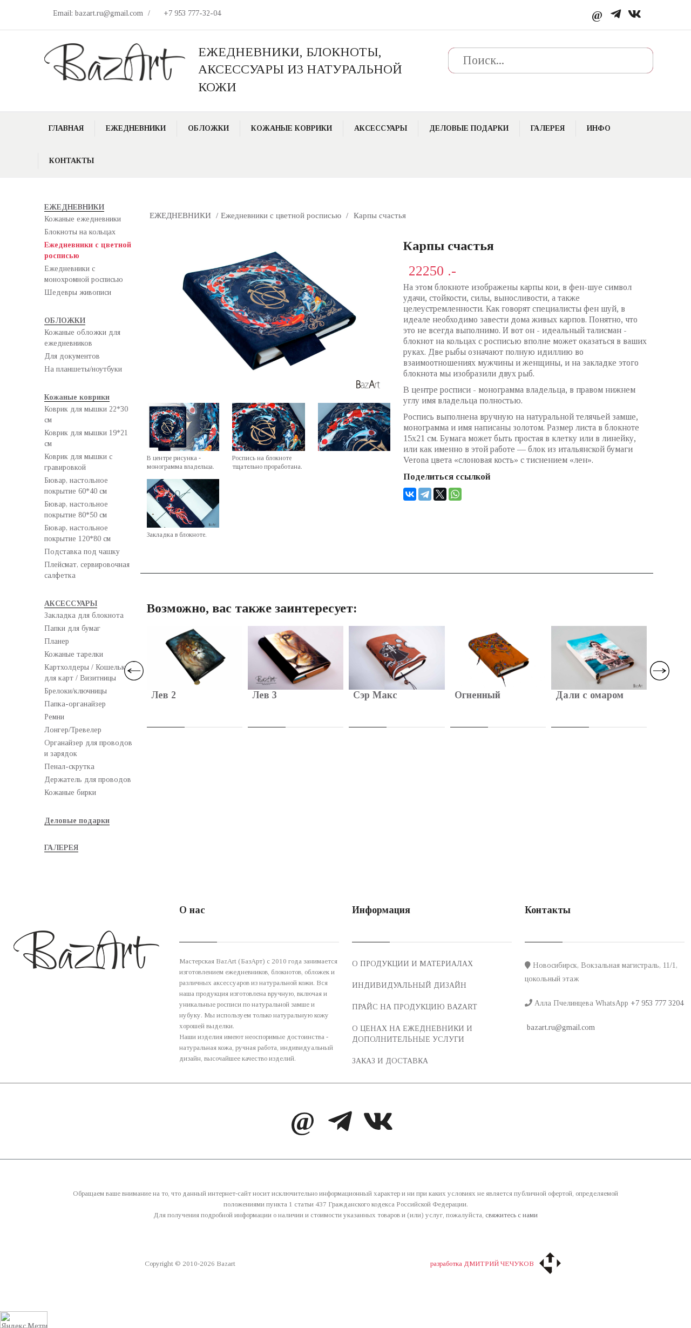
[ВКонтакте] (409, 494)
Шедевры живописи (77, 292)
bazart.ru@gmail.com (560, 1027)
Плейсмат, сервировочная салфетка (87, 570)
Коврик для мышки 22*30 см (86, 414)
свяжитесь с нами (511, 1215)
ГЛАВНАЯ (66, 128)
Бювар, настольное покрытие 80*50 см (76, 509)
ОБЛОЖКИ (208, 128)
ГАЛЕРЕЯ (548, 128)
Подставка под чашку (82, 552)
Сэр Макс (375, 695)
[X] (439, 494)
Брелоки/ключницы (75, 691)
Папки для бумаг (72, 628)
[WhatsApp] (455, 494)
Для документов (72, 356)
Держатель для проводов (87, 780)
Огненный (477, 695)
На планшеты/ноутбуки (83, 369)
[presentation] (134, 670)
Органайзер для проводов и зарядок (88, 748)
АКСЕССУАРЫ (380, 128)
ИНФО (599, 128)
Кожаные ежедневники (82, 219)
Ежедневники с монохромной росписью (83, 274)
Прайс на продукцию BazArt (414, 1007)
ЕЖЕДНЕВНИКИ (136, 128)
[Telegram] (615, 15)
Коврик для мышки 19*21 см (86, 438)
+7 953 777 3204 (657, 1003)
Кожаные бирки (70, 792)
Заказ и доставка (390, 1061)
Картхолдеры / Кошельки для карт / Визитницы (86, 672)
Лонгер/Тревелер (72, 730)
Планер (56, 641)
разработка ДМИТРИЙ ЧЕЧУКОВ (482, 1263)
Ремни (54, 717)
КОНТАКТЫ (71, 161)
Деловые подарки (469, 128)
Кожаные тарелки (73, 654)
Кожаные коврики (291, 128)
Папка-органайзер (75, 704)
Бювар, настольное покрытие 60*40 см (76, 485)
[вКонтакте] (634, 15)
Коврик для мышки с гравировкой (78, 462)
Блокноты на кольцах (80, 232)
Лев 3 (264, 695)
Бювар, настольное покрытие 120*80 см (77, 533)
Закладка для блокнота (84, 615)
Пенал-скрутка (69, 767)
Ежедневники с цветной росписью (87, 250)
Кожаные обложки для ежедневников (82, 337)
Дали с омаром (589, 695)
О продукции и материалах (412, 964)
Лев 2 (163, 695)
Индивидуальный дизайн (409, 985)
